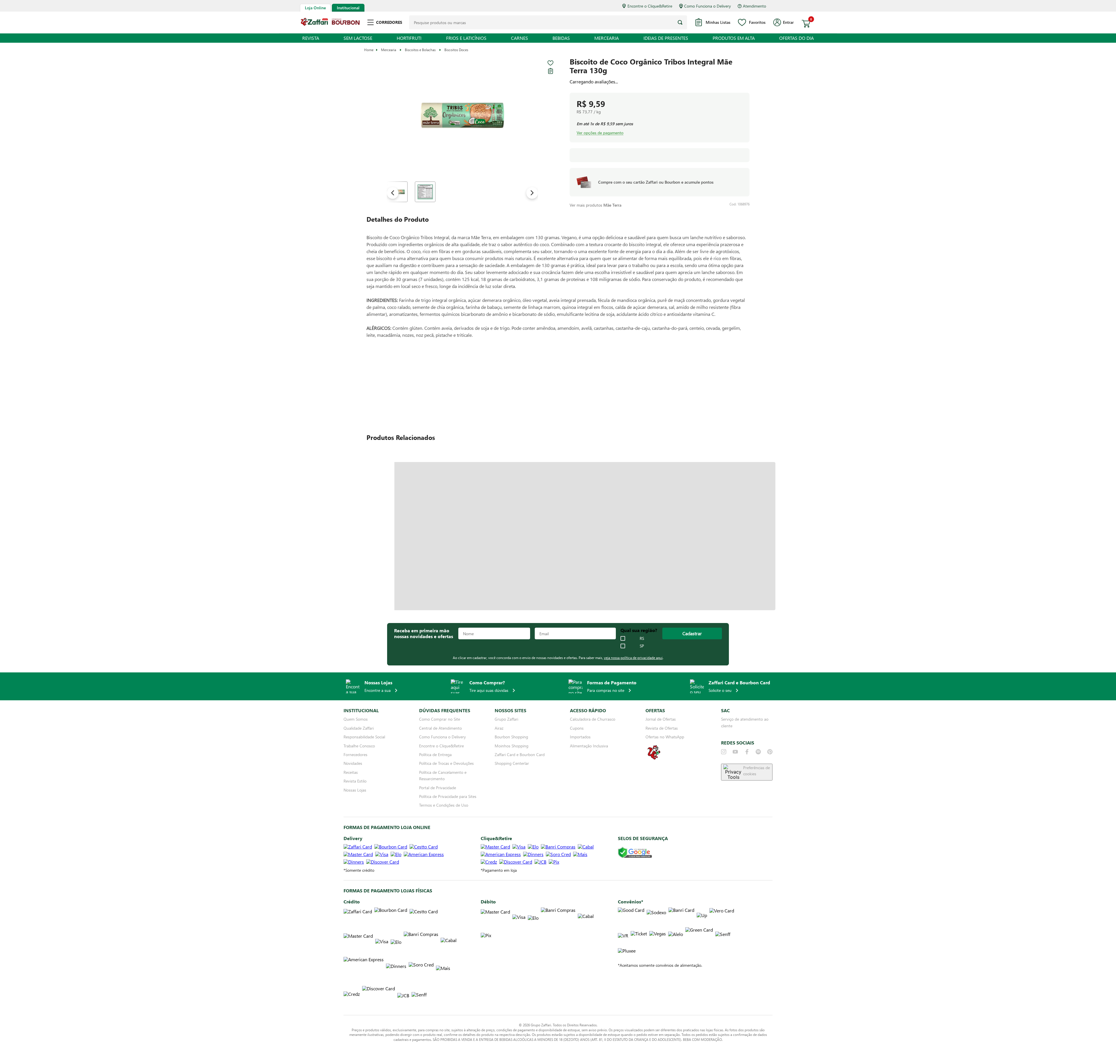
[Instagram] (723, 751)
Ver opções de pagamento (600, 132)
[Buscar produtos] (680, 22)
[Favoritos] (550, 63)
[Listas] (550, 70)
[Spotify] (758, 751)
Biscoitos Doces (456, 49)
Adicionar (701, 106)
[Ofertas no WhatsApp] (653, 759)
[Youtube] (735, 751)
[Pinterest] (769, 751)
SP (642, 646)
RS (642, 638)
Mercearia (388, 49)
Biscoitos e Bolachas (420, 49)
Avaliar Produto (626, 388)
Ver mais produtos (595, 201)
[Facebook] (747, 751)
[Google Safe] (635, 852)
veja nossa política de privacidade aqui (633, 657)
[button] (462, 115)
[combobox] (548, 22)
